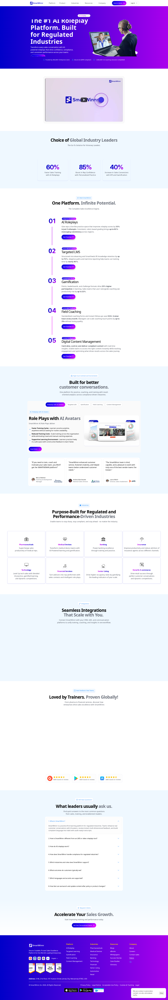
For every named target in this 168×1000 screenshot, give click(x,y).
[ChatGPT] (39, 958)
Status (131, 958)
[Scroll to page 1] (82, 65)
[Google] (47, 958)
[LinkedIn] (34, 958)
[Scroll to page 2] (84, 65)
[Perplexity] (43, 958)
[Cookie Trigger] (130, 962)
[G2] (30, 958)
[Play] (84, 99)
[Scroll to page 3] (85, 65)
